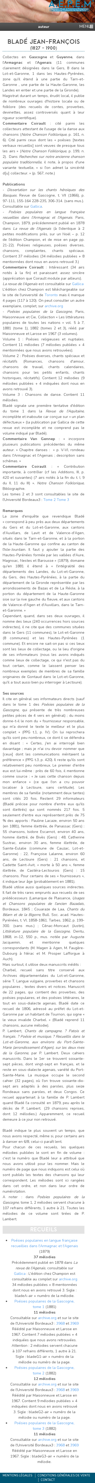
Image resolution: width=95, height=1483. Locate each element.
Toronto (52, 294)
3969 (74, 1323)
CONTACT (48, 1480)
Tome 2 (49, 499)
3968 (60, 1323)
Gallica (36, 206)
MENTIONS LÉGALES (17, 1475)
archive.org (54, 306)
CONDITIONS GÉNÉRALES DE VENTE (63, 1475)
